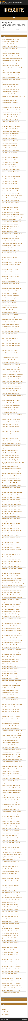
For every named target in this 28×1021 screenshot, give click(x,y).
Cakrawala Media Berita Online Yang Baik (11, 114)
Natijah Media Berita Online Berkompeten (11, 685)
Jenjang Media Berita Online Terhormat (10, 340)
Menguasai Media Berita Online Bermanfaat (11, 625)
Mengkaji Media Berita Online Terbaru (10, 609)
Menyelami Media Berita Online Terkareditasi (12, 644)
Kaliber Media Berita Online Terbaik (10, 357)
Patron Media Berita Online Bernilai (10, 747)
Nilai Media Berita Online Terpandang (10, 702)
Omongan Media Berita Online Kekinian (11, 716)
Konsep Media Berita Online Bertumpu (10, 431)
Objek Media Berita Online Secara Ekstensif (12, 704)
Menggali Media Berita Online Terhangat (11, 604)
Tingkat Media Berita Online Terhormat (10, 923)
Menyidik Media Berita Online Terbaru (10, 647)
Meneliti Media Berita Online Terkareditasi (11, 559)
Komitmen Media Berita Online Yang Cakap (11, 421)
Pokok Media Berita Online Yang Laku (10, 806)
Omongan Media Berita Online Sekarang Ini (11, 721)
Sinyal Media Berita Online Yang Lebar (10, 859)
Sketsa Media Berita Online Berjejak (10, 864)
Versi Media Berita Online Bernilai (9, 947)
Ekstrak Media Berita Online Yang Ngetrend (11, 193)
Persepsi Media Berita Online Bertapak (10, 783)
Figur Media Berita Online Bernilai (9, 231)
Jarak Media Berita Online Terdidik (9, 333)
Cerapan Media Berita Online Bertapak (10, 133)
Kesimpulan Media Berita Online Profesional (12, 398)
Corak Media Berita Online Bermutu (10, 152)
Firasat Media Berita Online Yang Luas (10, 240)
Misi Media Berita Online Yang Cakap (10, 664)
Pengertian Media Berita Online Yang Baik (11, 764)
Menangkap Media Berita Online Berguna (11, 516)
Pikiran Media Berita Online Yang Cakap (11, 804)
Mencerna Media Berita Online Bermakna (11, 528)
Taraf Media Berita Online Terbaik (9, 902)
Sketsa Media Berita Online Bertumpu (10, 871)
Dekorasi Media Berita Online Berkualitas (11, 169)
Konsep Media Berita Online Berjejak (10, 424)
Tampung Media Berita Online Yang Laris (11, 895)
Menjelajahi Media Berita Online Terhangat (11, 633)
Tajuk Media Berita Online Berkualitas (10, 885)
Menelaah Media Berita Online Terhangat (11, 547)
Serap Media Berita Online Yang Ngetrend (11, 852)
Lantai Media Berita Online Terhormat (10, 455)
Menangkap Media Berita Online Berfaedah (11, 513)
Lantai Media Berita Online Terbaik (9, 452)
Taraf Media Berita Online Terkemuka (10, 907)
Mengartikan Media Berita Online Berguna (11, 563)
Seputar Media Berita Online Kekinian (10, 837)
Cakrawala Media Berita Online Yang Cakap (11, 116)
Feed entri (4, 1009)
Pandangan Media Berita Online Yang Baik (11, 735)
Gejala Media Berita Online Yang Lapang (11, 245)
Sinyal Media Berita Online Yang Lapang (11, 857)
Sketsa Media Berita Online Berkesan (10, 866)
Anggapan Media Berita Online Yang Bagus (11, 70)
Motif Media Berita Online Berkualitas (10, 668)
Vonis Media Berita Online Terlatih (9, 976)
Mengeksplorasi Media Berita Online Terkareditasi (13, 587)
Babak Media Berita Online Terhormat (10, 89)
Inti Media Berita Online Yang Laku (9, 290)
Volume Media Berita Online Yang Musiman (11, 964)
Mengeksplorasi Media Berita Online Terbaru (12, 580)
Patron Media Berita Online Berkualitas (10, 742)
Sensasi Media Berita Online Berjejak (10, 826)
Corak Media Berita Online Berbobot (10, 147)
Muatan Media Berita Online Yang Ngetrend (11, 683)
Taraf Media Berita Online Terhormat (10, 904)
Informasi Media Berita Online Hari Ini (10, 281)
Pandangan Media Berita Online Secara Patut (12, 730)
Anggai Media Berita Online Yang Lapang (11, 60)
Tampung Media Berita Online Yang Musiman (12, 897)
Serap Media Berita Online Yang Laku (10, 845)
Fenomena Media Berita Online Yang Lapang (12, 217)
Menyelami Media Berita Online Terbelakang (12, 640)
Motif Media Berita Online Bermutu (9, 671)
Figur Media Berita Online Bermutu (9, 228)
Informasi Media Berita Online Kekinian (10, 283)
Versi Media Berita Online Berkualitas (10, 942)
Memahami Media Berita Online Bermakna (11, 480)
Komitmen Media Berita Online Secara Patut (12, 414)
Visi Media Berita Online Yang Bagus (10, 952)
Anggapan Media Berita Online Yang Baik (11, 72)
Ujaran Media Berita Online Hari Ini (9, 930)
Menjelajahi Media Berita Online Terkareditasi (12, 635)
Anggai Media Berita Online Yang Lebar (10, 63)
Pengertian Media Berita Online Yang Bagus (12, 761)
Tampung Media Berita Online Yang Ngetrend (12, 899)
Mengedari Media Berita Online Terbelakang (11, 573)
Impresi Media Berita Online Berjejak (10, 271)
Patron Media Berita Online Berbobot (10, 740)
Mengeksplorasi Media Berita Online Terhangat (12, 585)
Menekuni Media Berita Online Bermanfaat (11, 540)
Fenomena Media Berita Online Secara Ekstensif (13, 214)
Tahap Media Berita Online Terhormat (10, 876)
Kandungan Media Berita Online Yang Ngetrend (12, 374)
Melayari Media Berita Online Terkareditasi (11, 473)
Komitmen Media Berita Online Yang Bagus (11, 417)
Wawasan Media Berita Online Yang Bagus (11, 980)
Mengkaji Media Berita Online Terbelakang (11, 611)
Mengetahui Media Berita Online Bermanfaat (12, 597)
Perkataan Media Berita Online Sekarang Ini (12, 776)
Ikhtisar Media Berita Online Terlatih (10, 269)
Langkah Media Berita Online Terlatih (10, 450)
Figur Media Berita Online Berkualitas (10, 226)
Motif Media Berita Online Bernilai (9, 673)
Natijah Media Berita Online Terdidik (10, 690)
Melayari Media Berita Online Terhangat (11, 471)
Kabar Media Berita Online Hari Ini (9, 348)
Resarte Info (24, 1019)
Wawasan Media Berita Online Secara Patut (12, 978)
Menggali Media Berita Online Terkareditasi (11, 606)
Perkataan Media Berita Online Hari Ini (10, 768)
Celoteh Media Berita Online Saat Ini (10, 124)
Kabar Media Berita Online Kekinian (10, 350)
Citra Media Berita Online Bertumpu (10, 145)
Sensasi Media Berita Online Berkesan (10, 828)
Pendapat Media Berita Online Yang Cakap (11, 756)
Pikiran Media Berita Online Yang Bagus (11, 799)
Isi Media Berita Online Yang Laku (9, 309)
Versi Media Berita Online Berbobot (10, 940)
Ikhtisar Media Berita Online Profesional (11, 264)
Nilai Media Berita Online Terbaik (9, 695)
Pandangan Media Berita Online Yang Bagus (12, 733)
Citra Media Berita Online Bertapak (9, 143)
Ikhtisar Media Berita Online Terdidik (10, 267)
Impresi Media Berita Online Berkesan (10, 274)
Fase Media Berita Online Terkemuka (10, 209)
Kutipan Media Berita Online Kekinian (10, 436)
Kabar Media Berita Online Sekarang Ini (11, 355)
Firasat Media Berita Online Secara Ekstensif (12, 233)
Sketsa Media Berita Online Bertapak (10, 868)
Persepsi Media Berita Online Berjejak (10, 778)
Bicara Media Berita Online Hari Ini (9, 100)
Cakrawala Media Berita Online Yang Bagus (11, 112)
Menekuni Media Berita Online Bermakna (11, 537)
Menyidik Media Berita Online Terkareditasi (11, 654)
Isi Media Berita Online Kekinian (9, 302)
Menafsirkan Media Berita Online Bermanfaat (12, 511)
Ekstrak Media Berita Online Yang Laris (11, 188)
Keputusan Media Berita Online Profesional (11, 388)
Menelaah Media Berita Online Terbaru (10, 542)
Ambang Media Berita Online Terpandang (11, 55)
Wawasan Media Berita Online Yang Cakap (11, 985)
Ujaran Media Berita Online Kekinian (10, 933)
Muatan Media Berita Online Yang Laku (10, 675)
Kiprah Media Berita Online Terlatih (9, 412)
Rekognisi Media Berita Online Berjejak (10, 816)
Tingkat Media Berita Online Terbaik (10, 921)
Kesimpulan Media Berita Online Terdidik (11, 400)
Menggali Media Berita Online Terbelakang (11, 602)
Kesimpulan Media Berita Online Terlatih (11, 402)
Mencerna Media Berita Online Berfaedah (11, 523)
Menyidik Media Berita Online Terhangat (11, 652)
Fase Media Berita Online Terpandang (10, 212)
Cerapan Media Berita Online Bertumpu (10, 136)
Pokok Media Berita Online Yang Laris (10, 809)
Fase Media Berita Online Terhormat (10, 207)
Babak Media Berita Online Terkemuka (10, 91)
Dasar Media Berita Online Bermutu (10, 162)
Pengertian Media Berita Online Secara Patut (12, 759)
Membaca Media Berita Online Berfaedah (11, 494)
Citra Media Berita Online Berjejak (9, 138)
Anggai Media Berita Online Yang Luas (10, 65)
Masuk (3, 1007)
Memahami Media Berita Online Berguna (11, 478)
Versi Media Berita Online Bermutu (9, 945)
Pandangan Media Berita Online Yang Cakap (12, 737)
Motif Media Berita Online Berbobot (10, 666)
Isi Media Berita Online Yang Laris (9, 312)
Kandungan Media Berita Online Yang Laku (11, 367)
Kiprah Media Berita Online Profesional (10, 407)
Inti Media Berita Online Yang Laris (9, 293)
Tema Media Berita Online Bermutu (10, 916)
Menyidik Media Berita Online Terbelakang (11, 649)
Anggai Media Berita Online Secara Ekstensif (12, 58)
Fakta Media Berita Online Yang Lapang (11, 197)
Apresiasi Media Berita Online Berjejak (10, 77)
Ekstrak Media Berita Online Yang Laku (11, 186)
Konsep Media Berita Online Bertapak (10, 429)
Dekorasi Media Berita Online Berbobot (10, 167)
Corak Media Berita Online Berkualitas (10, 150)
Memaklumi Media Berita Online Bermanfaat (12, 492)
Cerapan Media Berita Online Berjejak (10, 128)
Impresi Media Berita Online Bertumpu (10, 278)
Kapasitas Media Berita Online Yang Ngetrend (12, 383)
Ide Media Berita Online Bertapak (9, 257)
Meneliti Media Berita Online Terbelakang (11, 554)
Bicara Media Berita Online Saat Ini (10, 105)
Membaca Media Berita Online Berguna (10, 497)
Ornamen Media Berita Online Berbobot (10, 723)
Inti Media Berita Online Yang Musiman (10, 295)
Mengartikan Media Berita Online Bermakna (11, 566)
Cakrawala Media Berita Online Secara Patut (12, 109)
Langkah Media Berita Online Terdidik (10, 448)
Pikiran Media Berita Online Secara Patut (11, 797)
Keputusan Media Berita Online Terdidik (11, 390)
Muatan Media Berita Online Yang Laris (10, 678)
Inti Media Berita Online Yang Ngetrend (10, 298)
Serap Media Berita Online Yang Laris (10, 847)
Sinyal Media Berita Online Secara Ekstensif (12, 854)
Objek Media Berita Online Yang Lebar (10, 709)
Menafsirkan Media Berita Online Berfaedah (11, 504)
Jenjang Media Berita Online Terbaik (10, 338)
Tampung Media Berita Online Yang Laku (11, 892)
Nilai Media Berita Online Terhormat (10, 697)
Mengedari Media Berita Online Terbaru (10, 571)
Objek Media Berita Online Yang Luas (10, 711)
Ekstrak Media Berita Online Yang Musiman (11, 190)
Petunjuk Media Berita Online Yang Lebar (11, 792)
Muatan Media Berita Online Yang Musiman (11, 680)
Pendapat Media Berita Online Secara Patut (11, 749)
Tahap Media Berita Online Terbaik (9, 873)
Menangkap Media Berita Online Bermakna (11, 518)
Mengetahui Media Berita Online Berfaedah (11, 590)
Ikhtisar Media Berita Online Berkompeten (11, 262)
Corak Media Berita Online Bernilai (9, 155)
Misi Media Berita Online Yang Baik (10, 661)
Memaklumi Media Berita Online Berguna (11, 487)
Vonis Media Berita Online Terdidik (9, 973)
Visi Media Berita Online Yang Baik (10, 954)
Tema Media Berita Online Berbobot (10, 911)
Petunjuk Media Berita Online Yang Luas (11, 795)
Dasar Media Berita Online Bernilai (9, 164)
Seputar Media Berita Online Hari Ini (10, 835)
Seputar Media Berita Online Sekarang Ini (11, 842)
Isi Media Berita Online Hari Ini (9, 300)
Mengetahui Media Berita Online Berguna (11, 592)
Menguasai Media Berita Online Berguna (11, 621)
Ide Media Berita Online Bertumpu (9, 259)
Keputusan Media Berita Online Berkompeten (12, 386)
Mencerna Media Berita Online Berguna (10, 525)
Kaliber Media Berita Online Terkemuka (10, 362)
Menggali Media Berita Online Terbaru (10, 599)
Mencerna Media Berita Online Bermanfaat (11, 530)
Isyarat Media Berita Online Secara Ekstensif (12, 319)
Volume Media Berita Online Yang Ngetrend (11, 966)
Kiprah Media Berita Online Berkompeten (11, 405)
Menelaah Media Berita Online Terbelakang (11, 544)
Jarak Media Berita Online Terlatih (9, 336)
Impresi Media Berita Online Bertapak (10, 276)
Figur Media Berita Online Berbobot (10, 224)
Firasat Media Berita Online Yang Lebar (10, 238)
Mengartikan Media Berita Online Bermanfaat (12, 568)
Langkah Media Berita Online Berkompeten (11, 443)
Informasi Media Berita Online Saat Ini (10, 286)
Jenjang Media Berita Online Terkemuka (11, 343)
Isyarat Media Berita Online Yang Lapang (11, 321)
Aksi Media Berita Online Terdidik (9, 44)
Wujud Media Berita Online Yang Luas (10, 995)
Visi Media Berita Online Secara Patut (10, 949)
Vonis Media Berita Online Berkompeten (11, 968)
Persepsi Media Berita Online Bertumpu (11, 785)
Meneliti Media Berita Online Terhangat (10, 556)
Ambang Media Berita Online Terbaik (10, 48)
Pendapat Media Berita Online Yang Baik (11, 754)
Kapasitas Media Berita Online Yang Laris (11, 379)
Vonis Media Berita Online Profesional (10, 971)
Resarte (2, 1)
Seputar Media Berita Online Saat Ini (10, 840)
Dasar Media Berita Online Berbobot (10, 157)
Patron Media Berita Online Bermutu (10, 745)
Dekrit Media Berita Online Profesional (10, 178)
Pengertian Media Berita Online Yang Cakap (12, 766)
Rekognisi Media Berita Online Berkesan (11, 818)
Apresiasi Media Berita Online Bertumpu (11, 84)
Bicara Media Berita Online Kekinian (10, 102)
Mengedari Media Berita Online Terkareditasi (12, 578)
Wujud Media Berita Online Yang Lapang (11, 990)
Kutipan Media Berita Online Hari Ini (10, 433)
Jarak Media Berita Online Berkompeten (11, 329)
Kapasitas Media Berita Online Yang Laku (11, 376)
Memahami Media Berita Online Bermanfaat (11, 482)
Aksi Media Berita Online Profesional (10, 41)
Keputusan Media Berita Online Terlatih (10, 393)
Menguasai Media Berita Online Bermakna (11, 623)
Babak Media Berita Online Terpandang (10, 94)
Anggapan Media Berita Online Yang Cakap (11, 74)
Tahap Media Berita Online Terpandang (10, 880)
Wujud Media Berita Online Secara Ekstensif (12, 988)
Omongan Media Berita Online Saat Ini (10, 718)
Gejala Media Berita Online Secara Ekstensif (12, 243)
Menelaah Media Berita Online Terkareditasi (11, 549)
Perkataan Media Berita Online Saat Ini (10, 773)
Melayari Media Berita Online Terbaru (10, 466)
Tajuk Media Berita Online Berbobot (10, 883)
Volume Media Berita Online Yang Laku (10, 959)
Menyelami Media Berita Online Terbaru (11, 637)
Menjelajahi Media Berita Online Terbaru (11, 628)
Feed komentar (5, 1011)
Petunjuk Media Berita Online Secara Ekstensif (12, 787)
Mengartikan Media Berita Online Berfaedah (11, 561)
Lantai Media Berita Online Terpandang (10, 460)
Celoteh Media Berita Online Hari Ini (10, 119)
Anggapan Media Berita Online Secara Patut (12, 67)
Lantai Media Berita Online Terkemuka (10, 457)
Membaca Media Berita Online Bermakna (11, 499)
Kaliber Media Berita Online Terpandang (11, 364)
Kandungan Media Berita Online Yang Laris (11, 369)
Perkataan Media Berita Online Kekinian (11, 771)
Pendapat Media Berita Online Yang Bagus (11, 752)
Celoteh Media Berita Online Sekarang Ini (11, 126)
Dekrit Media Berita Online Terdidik (9, 181)
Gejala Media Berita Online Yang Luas (10, 250)
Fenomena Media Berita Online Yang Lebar (11, 219)
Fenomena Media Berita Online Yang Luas (11, 221)
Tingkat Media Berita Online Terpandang (11, 928)
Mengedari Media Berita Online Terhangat (11, 575)
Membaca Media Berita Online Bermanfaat (11, 502)
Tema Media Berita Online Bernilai (9, 918)
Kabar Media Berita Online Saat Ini (9, 352)
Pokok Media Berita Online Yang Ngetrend (11, 814)
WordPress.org (5, 1014)
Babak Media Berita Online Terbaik (9, 86)
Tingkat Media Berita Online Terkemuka (11, 926)
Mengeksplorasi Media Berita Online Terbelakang (13, 583)
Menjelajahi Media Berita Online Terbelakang (12, 630)
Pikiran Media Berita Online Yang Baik (10, 802)
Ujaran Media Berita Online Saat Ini (10, 935)
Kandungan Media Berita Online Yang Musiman (12, 371)
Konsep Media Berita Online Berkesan (10, 426)
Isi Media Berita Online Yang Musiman (10, 314)
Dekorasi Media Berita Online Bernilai (10, 174)
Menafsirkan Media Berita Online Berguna (11, 506)
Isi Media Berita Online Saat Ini (9, 305)
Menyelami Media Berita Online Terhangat (11, 642)
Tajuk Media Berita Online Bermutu (10, 887)
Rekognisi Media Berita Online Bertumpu (11, 823)
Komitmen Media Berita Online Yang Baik (11, 419)
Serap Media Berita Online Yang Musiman (11, 849)
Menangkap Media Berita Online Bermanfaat (12, 521)
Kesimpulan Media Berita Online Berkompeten (12, 395)
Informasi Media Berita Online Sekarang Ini (11, 288)
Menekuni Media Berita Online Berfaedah (11, 533)
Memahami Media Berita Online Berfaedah (11, 475)
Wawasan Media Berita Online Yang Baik (11, 983)
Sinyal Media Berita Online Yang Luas (10, 861)
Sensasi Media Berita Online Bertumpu (10, 833)
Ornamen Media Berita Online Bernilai (10, 728)
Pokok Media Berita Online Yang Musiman (11, 811)
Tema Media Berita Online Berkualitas (10, 914)
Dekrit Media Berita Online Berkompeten (11, 176)
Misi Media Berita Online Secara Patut (10, 656)
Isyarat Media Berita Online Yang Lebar (10, 324)
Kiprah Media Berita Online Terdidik (10, 410)
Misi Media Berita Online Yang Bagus (10, 659)
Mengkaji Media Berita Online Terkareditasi (11, 616)
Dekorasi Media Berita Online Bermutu (10, 171)
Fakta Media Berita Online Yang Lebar (10, 200)
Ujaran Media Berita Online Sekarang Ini (11, 938)
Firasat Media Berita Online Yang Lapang (11, 236)
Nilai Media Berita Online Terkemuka (10, 699)
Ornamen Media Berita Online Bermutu (10, 725)
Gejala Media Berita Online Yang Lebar (10, 248)
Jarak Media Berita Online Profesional (10, 331)
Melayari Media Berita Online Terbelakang (11, 468)
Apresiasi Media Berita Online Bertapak (11, 82)
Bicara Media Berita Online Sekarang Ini (11, 107)
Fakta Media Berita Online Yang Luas (10, 202)
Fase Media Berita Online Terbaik (9, 205)
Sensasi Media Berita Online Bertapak (10, 830)
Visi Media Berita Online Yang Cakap (10, 957)
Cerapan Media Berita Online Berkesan (10, 131)
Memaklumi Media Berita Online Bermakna (11, 490)
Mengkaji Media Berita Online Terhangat (11, 614)
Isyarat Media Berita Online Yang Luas (10, 326)
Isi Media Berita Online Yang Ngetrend (10, 317)
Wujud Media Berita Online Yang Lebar (10, 992)
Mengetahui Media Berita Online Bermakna (11, 594)
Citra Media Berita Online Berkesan (10, 140)
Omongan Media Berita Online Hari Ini (10, 714)
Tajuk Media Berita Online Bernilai (9, 890)
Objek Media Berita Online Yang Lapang (11, 706)
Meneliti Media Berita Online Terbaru (10, 552)
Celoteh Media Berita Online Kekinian (10, 121)
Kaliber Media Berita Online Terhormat (10, 359)
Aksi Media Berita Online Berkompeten (10, 39)
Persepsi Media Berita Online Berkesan (11, 780)
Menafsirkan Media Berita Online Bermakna (11, 509)
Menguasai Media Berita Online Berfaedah (11, 618)
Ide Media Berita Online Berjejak (9, 252)
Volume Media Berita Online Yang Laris (10, 961)
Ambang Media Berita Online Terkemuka (11, 53)
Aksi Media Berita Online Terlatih (9, 46)
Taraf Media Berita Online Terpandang (10, 909)
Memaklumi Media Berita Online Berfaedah (11, 485)
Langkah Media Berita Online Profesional (11, 445)
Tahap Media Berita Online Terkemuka (10, 878)
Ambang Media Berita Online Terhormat (11, 51)
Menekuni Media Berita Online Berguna (10, 535)
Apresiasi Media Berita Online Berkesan (11, 79)
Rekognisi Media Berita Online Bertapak (11, 821)
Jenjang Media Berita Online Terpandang (11, 345)
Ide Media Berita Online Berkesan (9, 255)
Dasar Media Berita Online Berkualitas (10, 159)
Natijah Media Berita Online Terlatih (10, 692)
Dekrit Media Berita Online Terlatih (9, 183)
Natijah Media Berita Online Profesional (10, 687)
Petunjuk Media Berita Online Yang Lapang (11, 790)
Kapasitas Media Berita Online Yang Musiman (12, 381)
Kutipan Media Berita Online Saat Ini (10, 438)
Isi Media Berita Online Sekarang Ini (10, 307)
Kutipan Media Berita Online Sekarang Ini (11, 440)
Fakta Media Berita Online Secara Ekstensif (12, 195)
